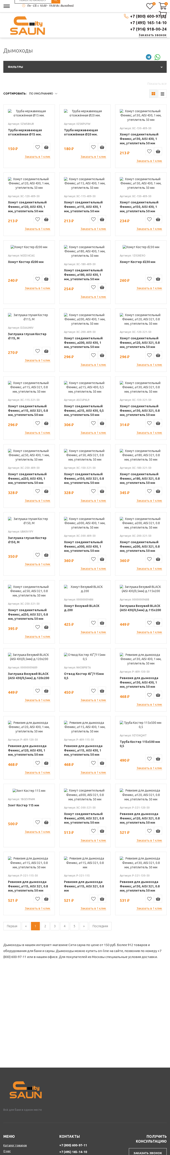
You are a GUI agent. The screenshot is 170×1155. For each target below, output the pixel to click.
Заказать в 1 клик (37, 156)
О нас (7, 1151)
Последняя (100, 926)
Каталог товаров (15, 1145)
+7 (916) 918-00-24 (148, 29)
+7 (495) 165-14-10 (148, 22)
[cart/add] (46, 147)
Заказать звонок (153, 35)
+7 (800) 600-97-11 (148, 16)
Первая (12, 926)
